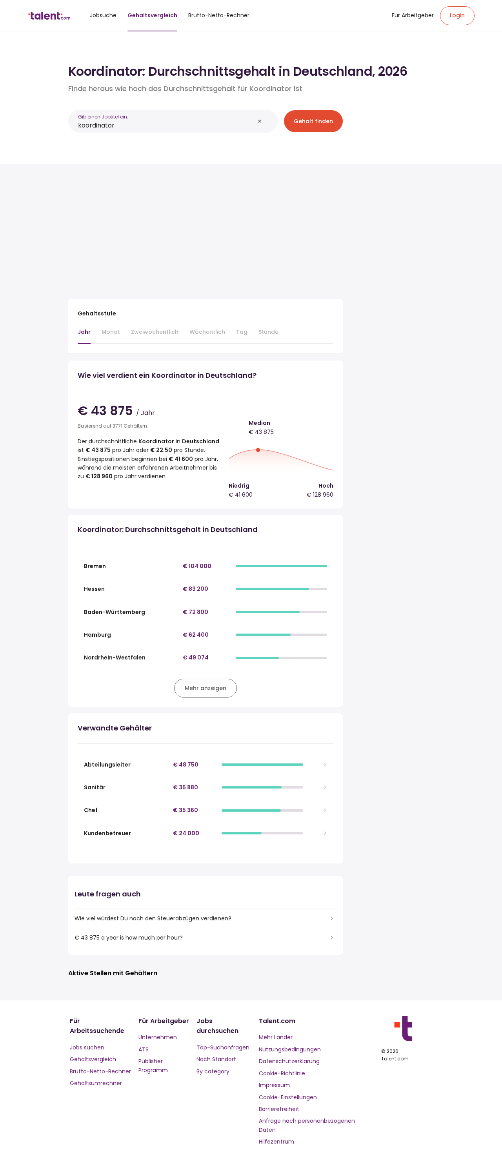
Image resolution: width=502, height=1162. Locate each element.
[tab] (84, 336)
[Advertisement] (205, 228)
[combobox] (166, 125)
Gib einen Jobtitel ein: (103, 116)
